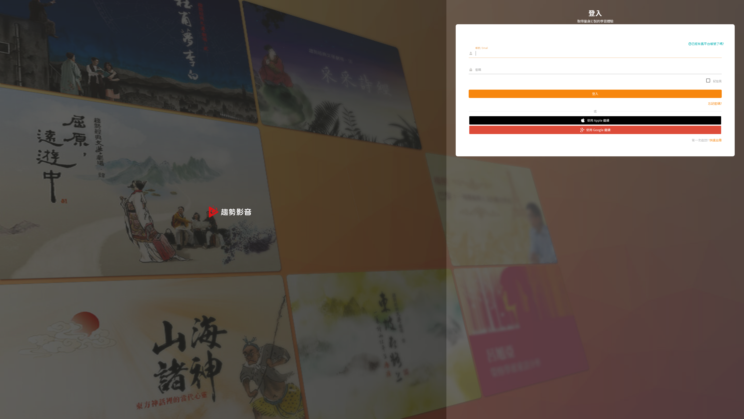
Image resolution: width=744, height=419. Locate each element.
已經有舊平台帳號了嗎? (707, 43)
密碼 (478, 70)
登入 (595, 93)
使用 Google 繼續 (598, 129)
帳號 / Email (481, 47)
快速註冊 (715, 140)
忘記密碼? (715, 103)
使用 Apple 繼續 (598, 120)
